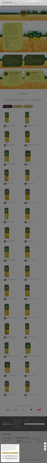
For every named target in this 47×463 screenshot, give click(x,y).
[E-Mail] (45, 449)
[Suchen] (19, 1)
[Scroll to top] (45, 452)
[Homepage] (7, 2)
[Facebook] (45, 443)
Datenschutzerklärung (9, 460)
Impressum (15, 460)
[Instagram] (45, 446)
